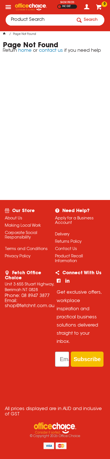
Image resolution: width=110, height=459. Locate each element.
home (25, 50)
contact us (51, 50)
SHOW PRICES (67, 2)
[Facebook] (58, 280)
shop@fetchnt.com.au (29, 306)
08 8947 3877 (35, 296)
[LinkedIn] (67, 280)
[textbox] (39, 20)
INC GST (66, 6)
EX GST (59, 6)
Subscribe (87, 359)
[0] (99, 8)
